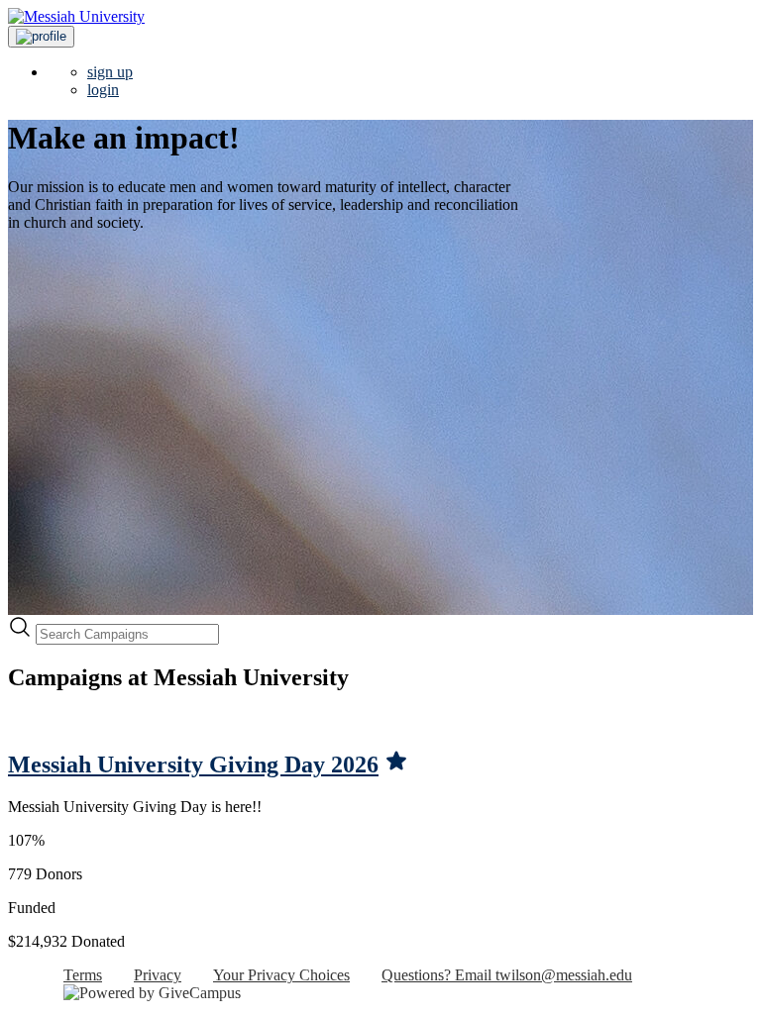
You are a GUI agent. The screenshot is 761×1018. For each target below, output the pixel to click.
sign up (110, 71)
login (103, 89)
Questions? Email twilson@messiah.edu (506, 975)
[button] (41, 37)
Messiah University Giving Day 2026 (193, 764)
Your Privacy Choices (281, 975)
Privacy (157, 975)
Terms (82, 975)
